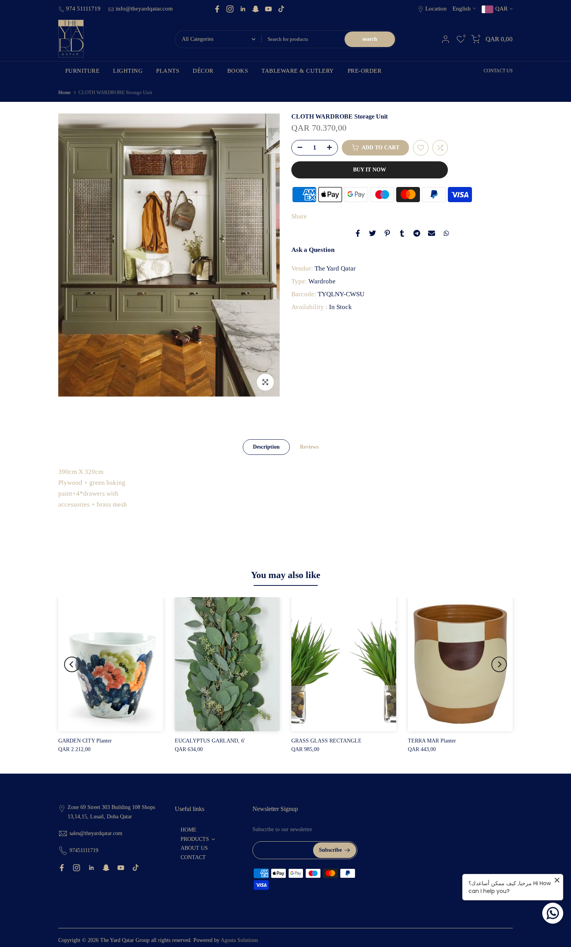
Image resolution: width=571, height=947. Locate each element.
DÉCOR (203, 71)
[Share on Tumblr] (402, 233)
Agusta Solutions (239, 940)
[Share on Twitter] (372, 233)
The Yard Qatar (335, 268)
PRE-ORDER (365, 71)
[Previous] (72, 664)
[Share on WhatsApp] (446, 233)
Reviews (309, 446)
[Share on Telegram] (416, 233)
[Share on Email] (431, 233)
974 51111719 (84, 8)
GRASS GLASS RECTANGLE (326, 741)
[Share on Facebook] (357, 233)
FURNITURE (82, 71)
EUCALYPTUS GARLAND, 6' (210, 741)
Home (64, 92)
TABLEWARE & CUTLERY (297, 71)
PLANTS (167, 71)
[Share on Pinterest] (387, 233)
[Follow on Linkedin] (242, 9)
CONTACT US (498, 70)
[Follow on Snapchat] (255, 9)
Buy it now (369, 170)
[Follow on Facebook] (217, 9)
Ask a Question (312, 249)
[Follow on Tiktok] (281, 9)
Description (266, 446)
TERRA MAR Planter (432, 741)
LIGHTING (128, 71)
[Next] (499, 664)
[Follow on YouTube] (268, 9)
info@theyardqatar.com (144, 8)
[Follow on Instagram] (229, 9)
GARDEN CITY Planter (85, 741)
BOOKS (237, 71)
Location (436, 8)
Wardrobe (322, 281)
